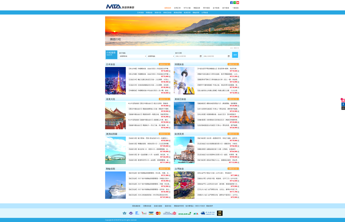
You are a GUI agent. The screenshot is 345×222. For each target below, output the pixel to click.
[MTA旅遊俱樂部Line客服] (234, 2)
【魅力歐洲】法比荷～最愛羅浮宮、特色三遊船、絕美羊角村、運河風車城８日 (218, 138)
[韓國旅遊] (184, 80)
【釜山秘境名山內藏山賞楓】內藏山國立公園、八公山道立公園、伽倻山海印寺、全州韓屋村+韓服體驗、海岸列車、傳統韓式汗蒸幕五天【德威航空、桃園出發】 (218, 90)
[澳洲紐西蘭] (115, 150)
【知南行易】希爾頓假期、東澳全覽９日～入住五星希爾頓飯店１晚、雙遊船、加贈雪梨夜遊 (149, 144)
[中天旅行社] (208, 213)
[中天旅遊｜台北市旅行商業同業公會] (131, 213)
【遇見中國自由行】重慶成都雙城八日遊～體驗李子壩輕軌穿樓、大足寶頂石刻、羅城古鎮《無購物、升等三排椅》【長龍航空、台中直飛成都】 (149, 109)
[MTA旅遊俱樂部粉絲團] (231, 2)
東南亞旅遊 (167, 12)
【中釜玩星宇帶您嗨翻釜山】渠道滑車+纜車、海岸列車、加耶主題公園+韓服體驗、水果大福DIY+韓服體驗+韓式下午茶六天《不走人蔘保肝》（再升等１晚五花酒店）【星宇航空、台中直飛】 (218, 68)
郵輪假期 (196, 12)
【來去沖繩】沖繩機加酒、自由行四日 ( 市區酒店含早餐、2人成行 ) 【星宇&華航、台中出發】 (149, 68)
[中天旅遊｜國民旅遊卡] (144, 213)
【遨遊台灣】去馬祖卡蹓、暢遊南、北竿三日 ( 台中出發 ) (217, 178)
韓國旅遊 (149, 12)
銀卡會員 (225, 8)
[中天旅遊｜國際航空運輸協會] (124, 213)
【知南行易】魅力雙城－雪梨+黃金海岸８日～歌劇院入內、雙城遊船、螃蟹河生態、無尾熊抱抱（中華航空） (149, 138)
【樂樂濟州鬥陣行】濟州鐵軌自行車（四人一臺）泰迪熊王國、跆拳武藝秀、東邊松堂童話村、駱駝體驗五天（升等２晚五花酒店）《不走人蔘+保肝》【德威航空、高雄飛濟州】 (218, 79)
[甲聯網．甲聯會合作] (195, 213)
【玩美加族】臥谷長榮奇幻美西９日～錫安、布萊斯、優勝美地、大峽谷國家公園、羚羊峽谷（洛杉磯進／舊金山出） (218, 154)
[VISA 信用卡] (151, 213)
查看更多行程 (164, 64)
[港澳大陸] (115, 115)
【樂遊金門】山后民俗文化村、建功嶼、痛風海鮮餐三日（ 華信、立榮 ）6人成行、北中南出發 (218, 184)
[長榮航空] (185, 213)
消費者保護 (147, 206)
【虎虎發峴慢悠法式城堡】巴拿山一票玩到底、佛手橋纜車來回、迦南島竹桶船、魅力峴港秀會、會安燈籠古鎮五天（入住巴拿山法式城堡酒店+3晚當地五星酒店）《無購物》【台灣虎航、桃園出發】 (218, 125)
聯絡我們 (209, 206)
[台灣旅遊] (184, 185)
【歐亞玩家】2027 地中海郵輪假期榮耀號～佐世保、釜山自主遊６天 (149, 189)
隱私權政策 (136, 206)
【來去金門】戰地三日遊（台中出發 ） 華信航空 (214, 173)
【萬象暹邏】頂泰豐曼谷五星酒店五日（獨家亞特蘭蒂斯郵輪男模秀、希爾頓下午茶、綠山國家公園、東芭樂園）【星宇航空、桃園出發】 (218, 120)
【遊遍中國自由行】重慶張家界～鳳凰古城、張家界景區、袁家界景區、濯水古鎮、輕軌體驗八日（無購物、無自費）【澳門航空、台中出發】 (149, 114)
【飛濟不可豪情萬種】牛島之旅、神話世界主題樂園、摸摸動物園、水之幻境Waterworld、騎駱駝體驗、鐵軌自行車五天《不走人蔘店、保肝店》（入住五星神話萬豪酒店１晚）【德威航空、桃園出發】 (218, 85)
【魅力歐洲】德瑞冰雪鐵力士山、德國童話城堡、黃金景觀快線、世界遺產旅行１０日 (218, 160)
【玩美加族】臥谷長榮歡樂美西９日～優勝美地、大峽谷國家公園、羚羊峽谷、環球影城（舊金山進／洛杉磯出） (218, 144)
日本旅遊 (140, 12)
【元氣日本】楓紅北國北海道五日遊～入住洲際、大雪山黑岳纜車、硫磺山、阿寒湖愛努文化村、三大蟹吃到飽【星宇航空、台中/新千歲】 (149, 79)
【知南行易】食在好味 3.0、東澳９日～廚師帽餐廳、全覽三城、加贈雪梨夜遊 (149, 149)
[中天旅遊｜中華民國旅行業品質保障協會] (137, 213)
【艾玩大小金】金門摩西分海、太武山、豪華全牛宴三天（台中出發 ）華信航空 (218, 189)
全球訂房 (177, 8)
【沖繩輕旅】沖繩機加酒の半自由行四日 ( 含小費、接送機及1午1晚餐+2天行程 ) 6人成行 (149, 90)
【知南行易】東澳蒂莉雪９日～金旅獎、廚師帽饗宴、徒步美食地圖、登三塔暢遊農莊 (149, 160)
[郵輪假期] (115, 185)
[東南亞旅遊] (184, 115)
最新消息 (168, 206)
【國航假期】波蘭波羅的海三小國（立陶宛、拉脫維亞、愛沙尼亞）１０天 (218, 149)
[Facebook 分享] (343, 104)
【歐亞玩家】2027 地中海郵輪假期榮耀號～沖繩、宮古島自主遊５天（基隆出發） (149, 184)
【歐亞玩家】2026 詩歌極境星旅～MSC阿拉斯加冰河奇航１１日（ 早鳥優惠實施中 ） (149, 195)
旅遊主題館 (158, 206)
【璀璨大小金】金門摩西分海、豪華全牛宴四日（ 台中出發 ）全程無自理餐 (218, 195)
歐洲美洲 (187, 12)
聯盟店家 (197, 8)
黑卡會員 (206, 8)
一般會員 (235, 8)
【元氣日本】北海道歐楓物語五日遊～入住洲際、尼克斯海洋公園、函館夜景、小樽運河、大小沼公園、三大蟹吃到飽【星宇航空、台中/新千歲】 (149, 85)
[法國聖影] (220, 213)
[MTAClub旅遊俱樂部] (121, 5)
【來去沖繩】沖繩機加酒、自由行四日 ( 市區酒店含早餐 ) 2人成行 (149, 74)
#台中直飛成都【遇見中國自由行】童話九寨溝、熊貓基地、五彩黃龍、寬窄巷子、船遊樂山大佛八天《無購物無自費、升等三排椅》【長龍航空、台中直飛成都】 (149, 103)
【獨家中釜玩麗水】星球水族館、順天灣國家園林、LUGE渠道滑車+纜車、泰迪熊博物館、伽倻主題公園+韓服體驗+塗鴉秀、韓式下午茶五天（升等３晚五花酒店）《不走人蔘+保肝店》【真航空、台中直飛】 (218, 74)
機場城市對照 (179, 206)
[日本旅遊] (115, 80)
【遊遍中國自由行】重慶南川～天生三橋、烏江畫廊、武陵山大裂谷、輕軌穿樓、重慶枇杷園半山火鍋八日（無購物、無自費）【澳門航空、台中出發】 (149, 125)
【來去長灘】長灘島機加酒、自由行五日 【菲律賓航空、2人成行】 (218, 114)
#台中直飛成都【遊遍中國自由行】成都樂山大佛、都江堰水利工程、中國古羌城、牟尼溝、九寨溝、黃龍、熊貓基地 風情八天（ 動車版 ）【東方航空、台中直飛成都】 (149, 120)
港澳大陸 (158, 12)
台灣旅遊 (204, 12)
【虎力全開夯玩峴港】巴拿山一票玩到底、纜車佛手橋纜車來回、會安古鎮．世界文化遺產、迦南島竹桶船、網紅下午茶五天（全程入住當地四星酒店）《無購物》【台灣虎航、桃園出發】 (218, 109)
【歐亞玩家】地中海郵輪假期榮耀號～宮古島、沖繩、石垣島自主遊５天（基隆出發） (149, 173)
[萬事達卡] (158, 213)
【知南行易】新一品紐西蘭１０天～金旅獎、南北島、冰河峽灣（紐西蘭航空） (149, 154)
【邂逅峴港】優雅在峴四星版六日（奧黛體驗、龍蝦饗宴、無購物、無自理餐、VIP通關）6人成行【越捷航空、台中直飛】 (218, 103)
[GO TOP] (343, 108)
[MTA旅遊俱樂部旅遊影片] (237, 2)
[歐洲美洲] (184, 150)
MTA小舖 (187, 8)
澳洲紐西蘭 (178, 12)
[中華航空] (169, 213)
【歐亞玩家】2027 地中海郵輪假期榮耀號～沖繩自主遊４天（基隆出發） (149, 178)
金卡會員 (216, 8)
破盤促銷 (168, 8)
